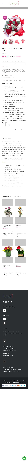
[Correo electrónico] (21, 130)
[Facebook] (3, 130)
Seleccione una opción (6, 235)
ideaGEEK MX (20, 382)
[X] (9, 130)
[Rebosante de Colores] (7, 251)
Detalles (10, 233)
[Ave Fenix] (20, 211)
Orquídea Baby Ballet (7, 226)
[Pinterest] (15, 130)
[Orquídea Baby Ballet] (7, 211)
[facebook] (3, 302)
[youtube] (11, 302)
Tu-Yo (17, 265)
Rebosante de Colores (6, 266)
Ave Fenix (18, 225)
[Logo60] (14, 1)
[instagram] (6, 302)
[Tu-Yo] (20, 251)
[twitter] (8, 302)
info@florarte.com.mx (8, 355)
